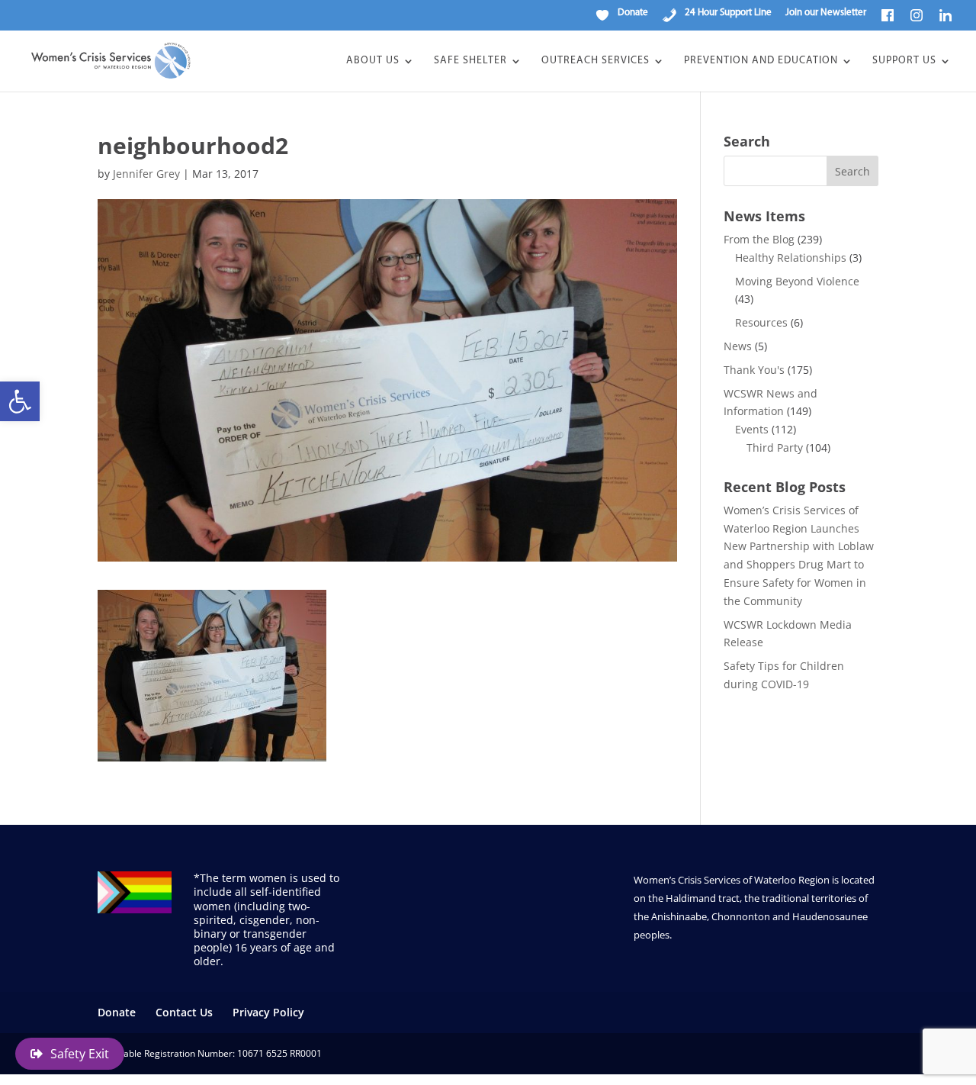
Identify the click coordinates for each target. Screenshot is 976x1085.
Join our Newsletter (825, 13)
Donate (117, 1012)
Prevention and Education (761, 61)
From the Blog (759, 239)
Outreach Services (595, 61)
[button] (20, 401)
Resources (761, 322)
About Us (373, 61)
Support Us (904, 61)
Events (752, 429)
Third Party (774, 447)
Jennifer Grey (146, 173)
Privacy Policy (268, 1012)
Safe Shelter (470, 61)
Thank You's (754, 369)
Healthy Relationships (790, 257)
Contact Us (184, 1012)
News (738, 346)
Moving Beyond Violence (797, 281)
